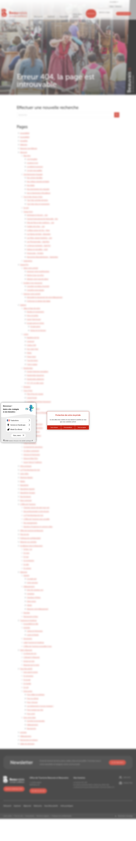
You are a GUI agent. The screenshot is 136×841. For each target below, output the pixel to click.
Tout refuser (54, 427)
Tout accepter (82, 427)
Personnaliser (68, 427)
